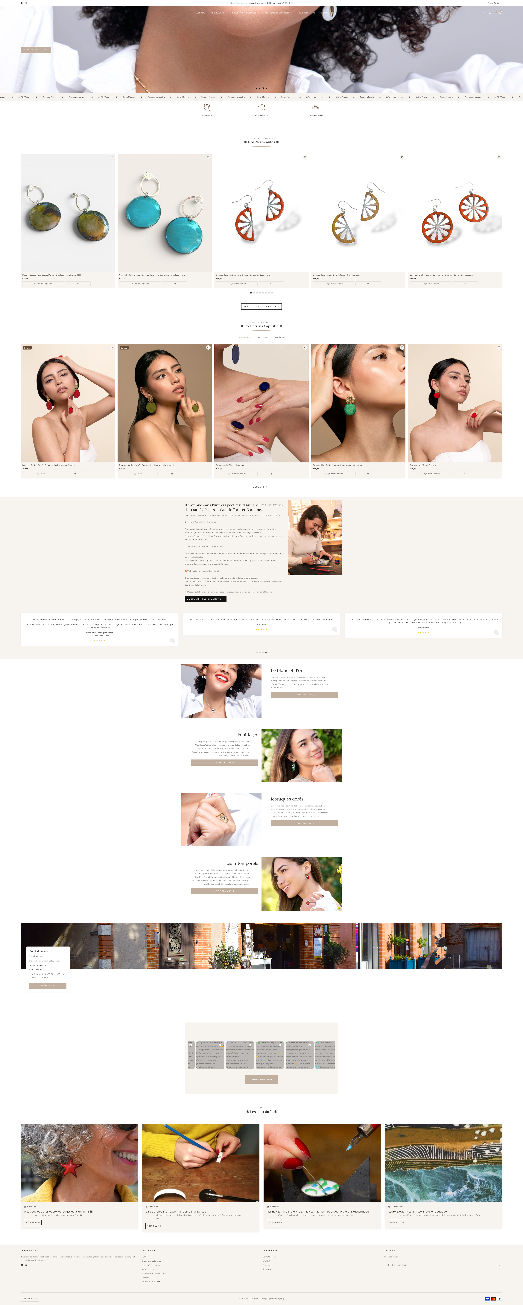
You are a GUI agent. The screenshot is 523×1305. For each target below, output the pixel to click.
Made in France (261, 115)
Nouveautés (217, 13)
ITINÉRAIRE (48, 986)
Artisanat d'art (207, 115)
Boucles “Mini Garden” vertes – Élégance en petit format (338, 465)
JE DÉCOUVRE (303, 695)
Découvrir (260, 487)
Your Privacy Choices (151, 1282)
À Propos (267, 1269)
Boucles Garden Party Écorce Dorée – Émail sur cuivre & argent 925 (51, 275)
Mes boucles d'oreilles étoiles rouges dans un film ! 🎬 (58, 1211)
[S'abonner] (499, 1265)
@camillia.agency (276, 1299)
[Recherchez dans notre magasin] (486, 13)
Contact (145, 1278)
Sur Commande (307, 13)
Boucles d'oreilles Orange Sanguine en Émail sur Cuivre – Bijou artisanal (442, 275)
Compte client (269, 1257)
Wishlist (266, 1261)
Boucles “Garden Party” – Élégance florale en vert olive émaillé (146, 465)
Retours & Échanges (150, 1265)
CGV (144, 1257)
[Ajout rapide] (203, 677)
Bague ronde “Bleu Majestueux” (230, 465)
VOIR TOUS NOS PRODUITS (260, 306)
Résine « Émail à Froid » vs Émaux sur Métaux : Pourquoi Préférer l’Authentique (318, 1211)
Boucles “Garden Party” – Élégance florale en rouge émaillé (48, 465)
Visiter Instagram (261, 1079)
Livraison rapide (316, 115)
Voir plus (31, 1222)
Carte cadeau (328, 13)
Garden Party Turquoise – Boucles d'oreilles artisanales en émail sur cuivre (152, 275)
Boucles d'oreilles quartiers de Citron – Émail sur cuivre (337, 275)
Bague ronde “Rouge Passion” (423, 465)
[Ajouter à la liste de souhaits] (111, 157)
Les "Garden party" (36, 50)
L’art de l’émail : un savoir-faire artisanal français (175, 1211)
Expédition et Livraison (152, 1261)
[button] (257, 88)
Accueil (200, 13)
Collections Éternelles (277, 13)
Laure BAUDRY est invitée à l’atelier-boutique (417, 1211)
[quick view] (78, 283)
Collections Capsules (244, 13)
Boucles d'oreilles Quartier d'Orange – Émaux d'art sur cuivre (243, 275)
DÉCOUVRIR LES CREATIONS (204, 599)
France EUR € (493, 3)
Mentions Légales (149, 1269)
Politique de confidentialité (154, 1273)
